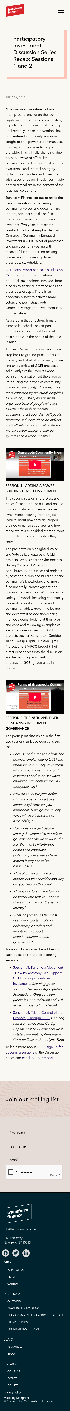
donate (12, 1385)
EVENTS (12, 1378)
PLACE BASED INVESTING (23, 1308)
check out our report (37, 1058)
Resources (14, 1347)
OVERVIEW (14, 1301)
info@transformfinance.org (21, 1229)
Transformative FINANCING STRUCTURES (35, 1315)
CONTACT (13, 1371)
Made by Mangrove (17, 1398)
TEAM (11, 1277)
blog (11, 1354)
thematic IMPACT (19, 1322)
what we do (15, 1270)
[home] (15, 10)
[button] (59, 10)
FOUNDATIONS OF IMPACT (24, 1329)
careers (13, 1283)
